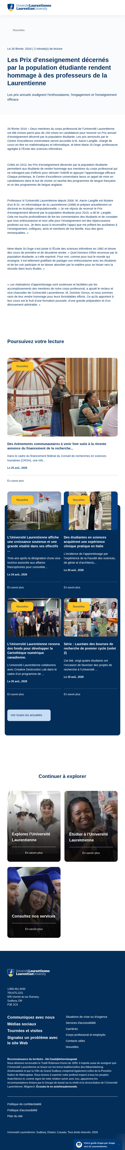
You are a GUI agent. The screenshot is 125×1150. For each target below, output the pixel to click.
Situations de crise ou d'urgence (86, 1016)
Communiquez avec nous (31, 1017)
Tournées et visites (24, 1030)
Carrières (72, 1029)
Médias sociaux (21, 1024)
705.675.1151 (15, 992)
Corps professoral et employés (85, 1034)
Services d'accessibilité (81, 1023)
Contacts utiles (75, 1041)
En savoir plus (34, 852)
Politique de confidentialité (24, 1104)
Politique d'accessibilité (22, 1110)
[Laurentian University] (29, 7)
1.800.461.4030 (16, 989)
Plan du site (15, 1116)
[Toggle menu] (115, 7)
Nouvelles (72, 1047)
